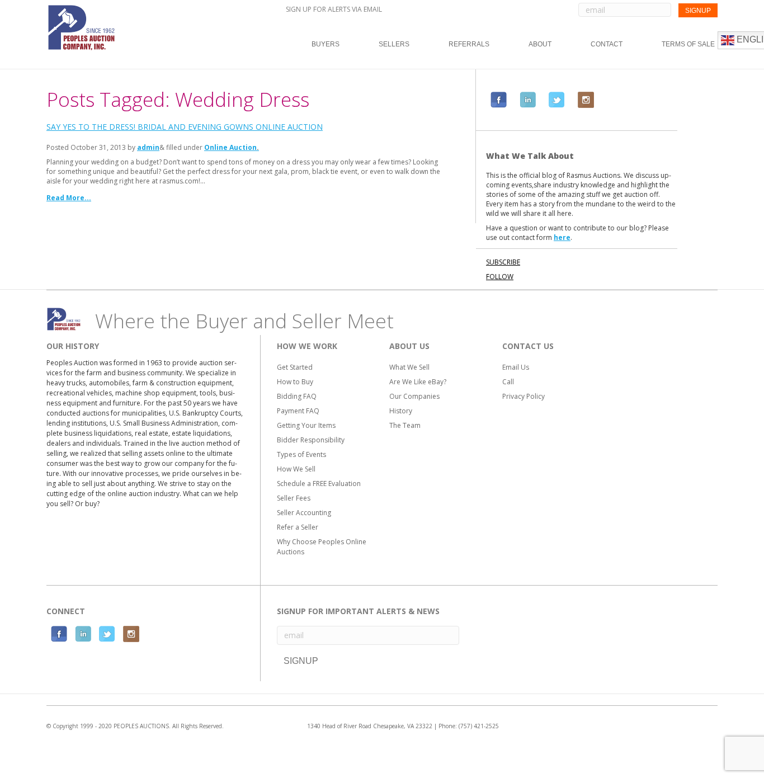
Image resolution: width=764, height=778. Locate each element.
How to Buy (295, 381)
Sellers (394, 44)
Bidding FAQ (297, 396)
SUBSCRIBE (503, 262)
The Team (405, 425)
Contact (606, 44)
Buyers (325, 44)
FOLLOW (499, 276)
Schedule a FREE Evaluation (319, 483)
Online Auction (230, 147)
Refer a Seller (297, 527)
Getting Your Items (306, 425)
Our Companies (414, 396)
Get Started (295, 367)
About (540, 44)
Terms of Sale (688, 44)
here (562, 237)
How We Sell (296, 469)
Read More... (68, 197)
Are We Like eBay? (417, 381)
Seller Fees (293, 498)
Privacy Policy (523, 396)
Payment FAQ (298, 411)
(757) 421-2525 (479, 726)
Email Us (515, 367)
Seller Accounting (304, 512)
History (400, 411)
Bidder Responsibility (311, 440)
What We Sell (409, 367)
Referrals (469, 44)
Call (508, 381)
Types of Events (301, 454)
